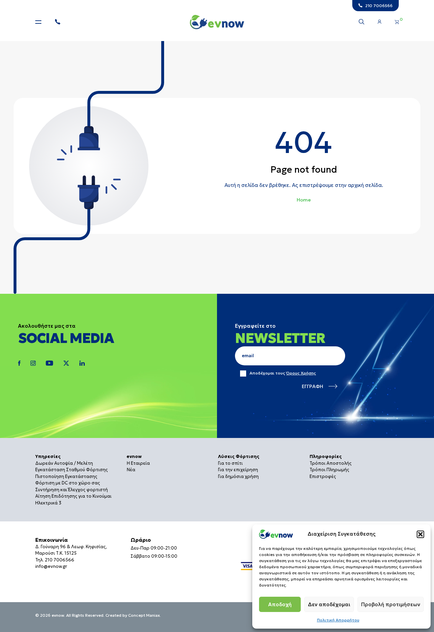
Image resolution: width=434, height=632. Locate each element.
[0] (397, 22)
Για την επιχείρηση (238, 470)
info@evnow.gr (51, 566)
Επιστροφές (323, 476)
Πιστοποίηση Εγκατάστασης (66, 476)
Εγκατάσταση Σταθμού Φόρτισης (71, 470)
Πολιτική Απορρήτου (338, 620)
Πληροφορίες (326, 456)
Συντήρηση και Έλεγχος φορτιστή (71, 490)
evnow (134, 456)
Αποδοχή (280, 604)
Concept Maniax (144, 615)
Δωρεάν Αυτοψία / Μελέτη (64, 463)
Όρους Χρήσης (301, 373)
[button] (420, 534)
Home (304, 200)
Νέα (131, 470)
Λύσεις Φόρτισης (238, 456)
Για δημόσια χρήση (238, 476)
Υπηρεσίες (48, 456)
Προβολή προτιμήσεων (390, 604)
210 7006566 (59, 560)
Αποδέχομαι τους (283, 373)
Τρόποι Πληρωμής (329, 470)
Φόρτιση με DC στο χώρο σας (67, 483)
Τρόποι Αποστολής (331, 463)
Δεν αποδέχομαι (329, 604)
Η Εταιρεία (138, 463)
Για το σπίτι (230, 463)
